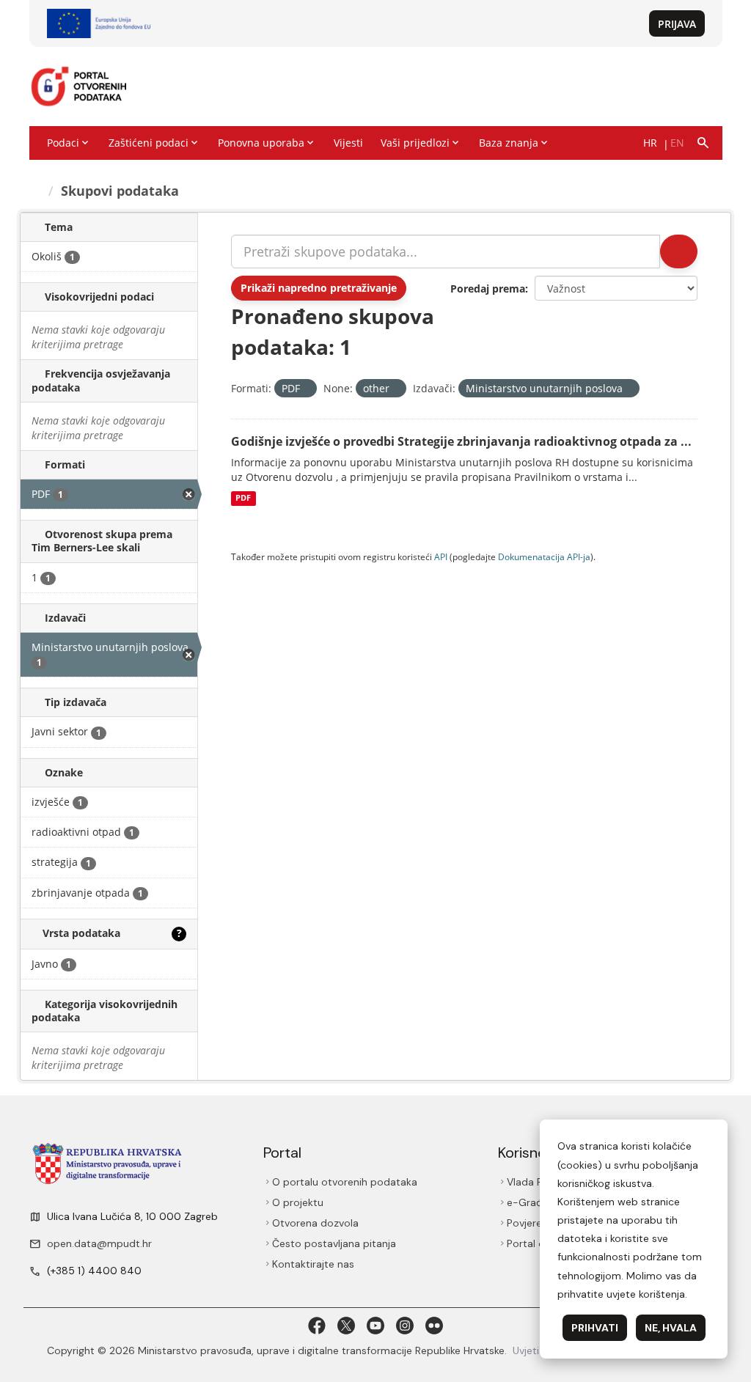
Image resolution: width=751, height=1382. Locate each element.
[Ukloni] (306, 388)
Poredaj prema (487, 288)
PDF (243, 498)
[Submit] (677, 251)
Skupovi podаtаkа (122, 190)
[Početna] (37, 190)
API (440, 556)
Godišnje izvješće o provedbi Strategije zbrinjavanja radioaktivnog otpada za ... (461, 441)
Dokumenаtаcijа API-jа (544, 556)
